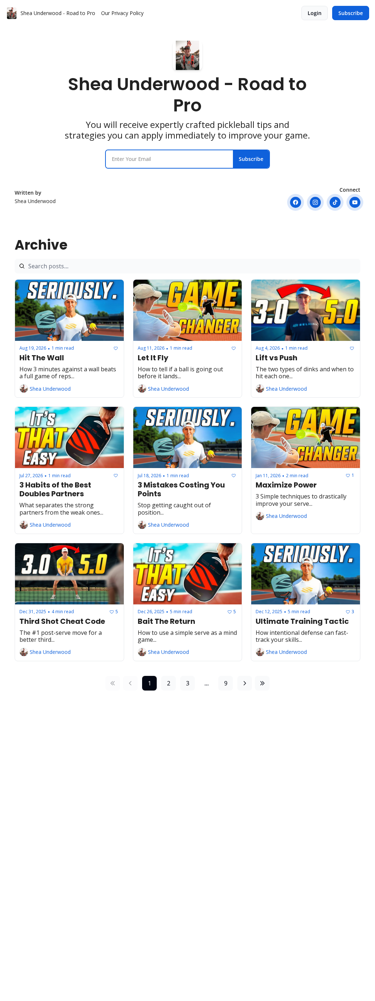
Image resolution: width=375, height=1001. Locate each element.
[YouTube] (354, 202)
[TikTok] (335, 202)
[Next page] (244, 683)
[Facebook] (295, 202)
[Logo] (12, 13)
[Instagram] (315, 202)
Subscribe (251, 158)
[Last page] (262, 683)
